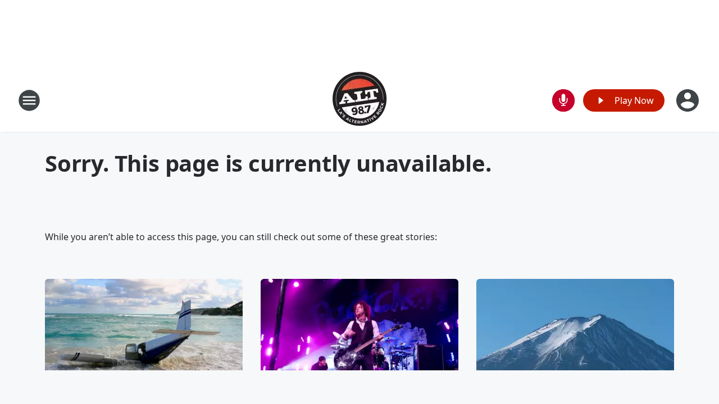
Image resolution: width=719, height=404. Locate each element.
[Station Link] (359, 100)
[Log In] (688, 100)
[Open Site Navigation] (29, 100)
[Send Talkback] (563, 100)
